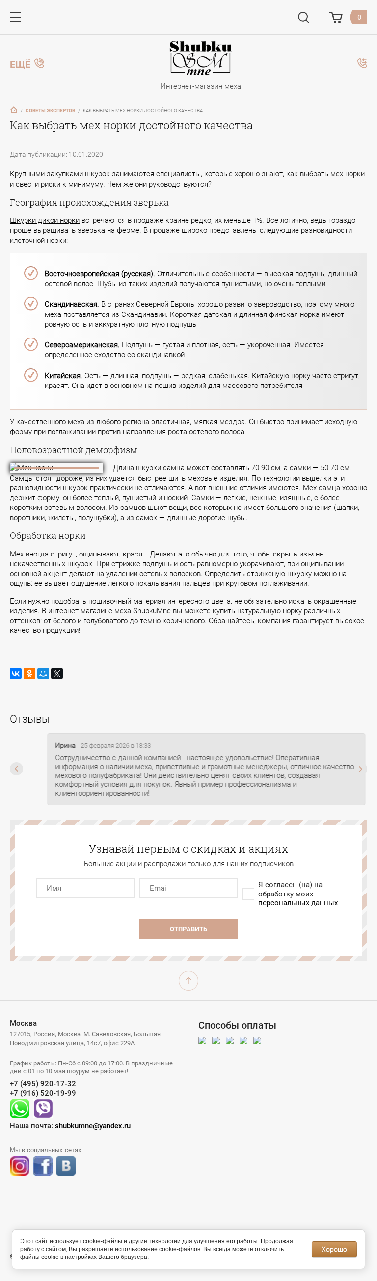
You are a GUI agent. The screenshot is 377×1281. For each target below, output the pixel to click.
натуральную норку (269, 610)
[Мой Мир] (43, 673)
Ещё (20, 63)
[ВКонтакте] (16, 673)
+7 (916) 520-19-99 (43, 1093)
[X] (57, 673)
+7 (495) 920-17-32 (43, 1083)
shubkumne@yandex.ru (93, 1125)
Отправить (188, 929)
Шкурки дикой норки (45, 220)
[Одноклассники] (29, 673)
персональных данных (298, 902)
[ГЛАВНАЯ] (14, 109)
